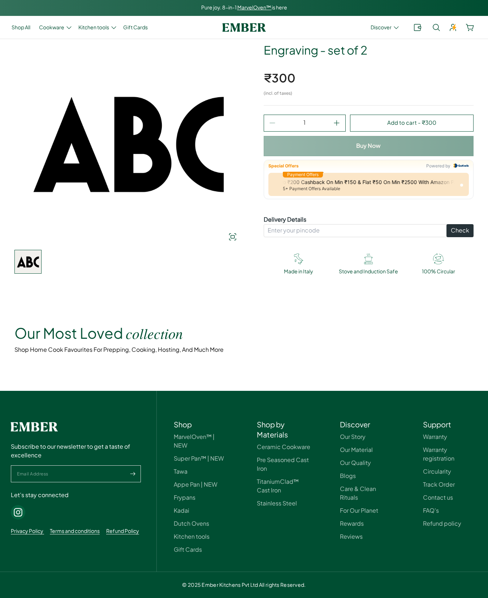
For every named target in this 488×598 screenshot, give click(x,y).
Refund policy (442, 523)
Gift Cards (188, 549)
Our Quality (355, 463)
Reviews (351, 536)
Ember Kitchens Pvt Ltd (230, 585)
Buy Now (368, 145)
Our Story (353, 436)
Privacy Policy (27, 531)
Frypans (184, 497)
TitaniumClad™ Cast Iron (278, 486)
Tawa (180, 471)
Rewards (352, 523)
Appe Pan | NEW (195, 484)
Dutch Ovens (191, 523)
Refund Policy (122, 531)
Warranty (435, 436)
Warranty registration (438, 454)
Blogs (348, 476)
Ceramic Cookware (283, 447)
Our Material (356, 450)
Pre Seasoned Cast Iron (283, 464)
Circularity (437, 471)
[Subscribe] (133, 473)
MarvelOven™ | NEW (194, 441)
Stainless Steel (277, 503)
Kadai (181, 510)
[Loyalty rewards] (418, 27)
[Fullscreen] (218, 236)
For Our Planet (359, 510)
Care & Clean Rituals (358, 493)
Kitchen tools (192, 536)
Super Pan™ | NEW (199, 458)
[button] (383, 27)
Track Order (439, 484)
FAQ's (431, 510)
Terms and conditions (75, 531)
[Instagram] (18, 512)
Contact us (438, 497)
